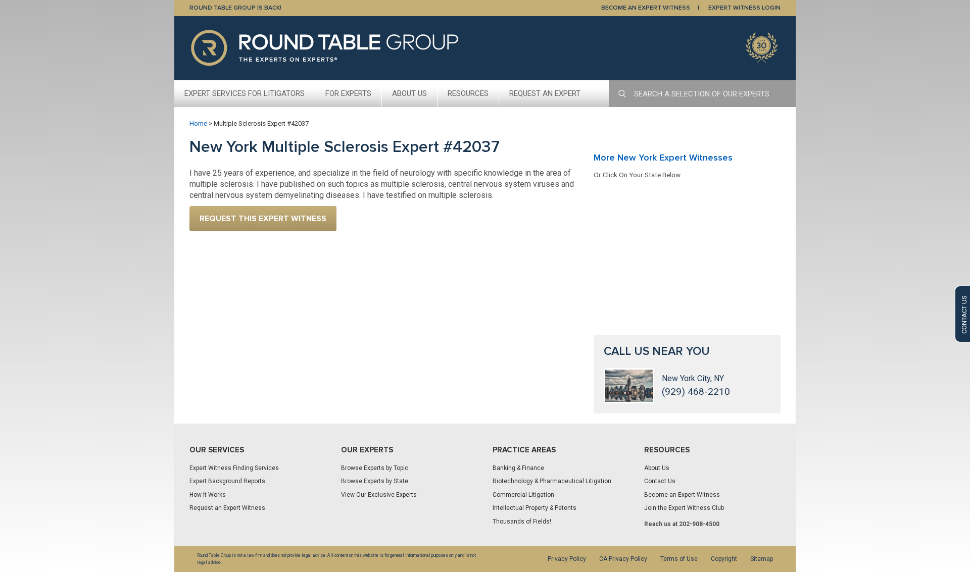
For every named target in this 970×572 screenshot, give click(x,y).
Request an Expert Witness (227, 507)
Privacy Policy (567, 558)
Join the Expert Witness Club (684, 507)
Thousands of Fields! (522, 521)
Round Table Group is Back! (235, 8)
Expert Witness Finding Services (234, 468)
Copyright (724, 558)
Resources (468, 93)
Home (198, 123)
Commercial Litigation (523, 494)
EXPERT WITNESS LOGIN (744, 8)
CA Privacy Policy (623, 558)
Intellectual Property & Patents (534, 507)
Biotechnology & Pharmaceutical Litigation (552, 481)
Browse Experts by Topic (374, 468)
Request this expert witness (263, 219)
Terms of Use (679, 558)
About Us (409, 93)
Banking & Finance (518, 468)
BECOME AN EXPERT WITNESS (645, 8)
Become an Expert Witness (682, 494)
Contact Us (659, 481)
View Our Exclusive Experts (379, 494)
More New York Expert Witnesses (663, 157)
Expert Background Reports (227, 481)
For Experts (348, 93)
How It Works (207, 494)
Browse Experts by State (374, 481)
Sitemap (761, 558)
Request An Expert (544, 93)
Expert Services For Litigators (244, 93)
